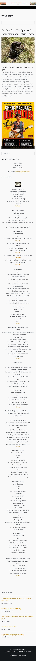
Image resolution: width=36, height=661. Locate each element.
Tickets (18, 206)
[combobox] (18, 153)
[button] (18, 7)
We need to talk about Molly (11, 609)
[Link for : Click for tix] (18, 125)
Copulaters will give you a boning (12, 635)
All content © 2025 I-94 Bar (18, 650)
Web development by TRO (18, 655)
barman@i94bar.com (22, 172)
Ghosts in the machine (9, 627)
